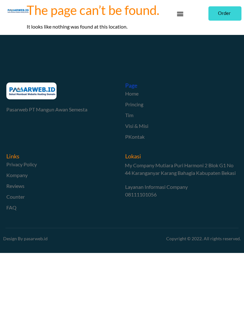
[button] (180, 13)
